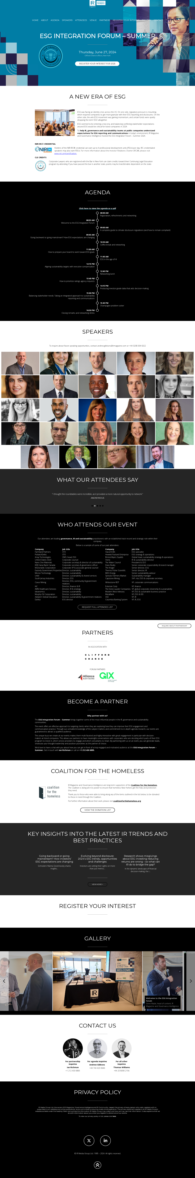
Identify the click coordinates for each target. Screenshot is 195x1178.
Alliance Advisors (86, 677)
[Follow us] (89, 1140)
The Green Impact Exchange (108, 677)
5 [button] (102, 506)
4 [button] (100, 506)
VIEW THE (97, 810)
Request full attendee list (97, 607)
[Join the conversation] (105, 1140)
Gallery (146, 20)
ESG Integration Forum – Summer (97, 8)
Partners (104, 20)
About (44, 20)
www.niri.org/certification (65, 153)
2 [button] (95, 506)
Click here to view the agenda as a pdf (97, 208)
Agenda (55, 20)
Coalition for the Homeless (144, 785)
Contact (158, 20)
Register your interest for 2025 (97, 64)
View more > (97, 884)
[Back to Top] (97, 1165)
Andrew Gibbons (97, 1064)
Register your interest (126, 20)
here (114, 1116)
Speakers (67, 20)
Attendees (81, 20)
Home (35, 20)
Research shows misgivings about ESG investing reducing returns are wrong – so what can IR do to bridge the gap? (140, 860)
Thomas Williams (121, 1067)
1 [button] (92, 506)
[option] (97, 497)
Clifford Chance (97, 657)
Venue (93, 20)
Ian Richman (73, 1067)
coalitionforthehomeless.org (127, 801)
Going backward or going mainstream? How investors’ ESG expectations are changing (54, 859)
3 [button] (97, 506)
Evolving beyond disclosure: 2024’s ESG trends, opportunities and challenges (97, 859)
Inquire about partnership (174, 626)
